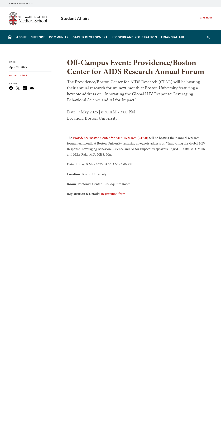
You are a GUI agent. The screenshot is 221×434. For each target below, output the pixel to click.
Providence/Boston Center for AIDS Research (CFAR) (110, 137)
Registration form (113, 193)
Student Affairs (75, 19)
